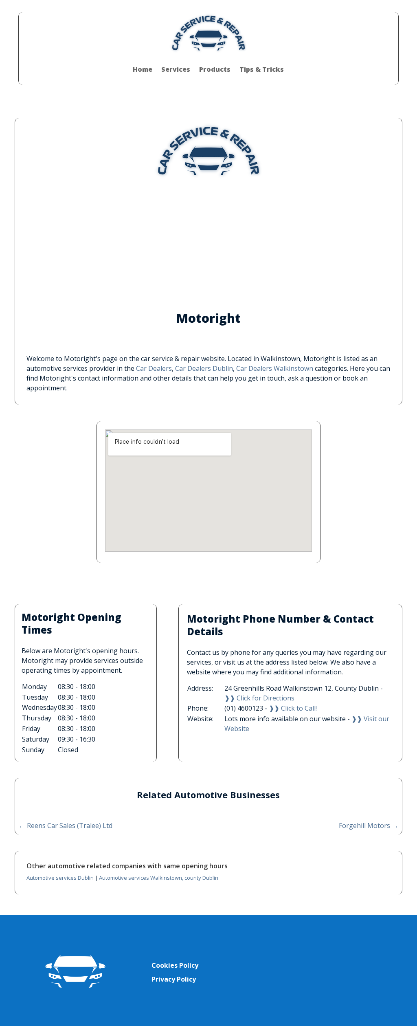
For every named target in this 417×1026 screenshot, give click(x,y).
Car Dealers (154, 368)
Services (175, 69)
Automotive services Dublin (60, 877)
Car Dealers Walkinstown (274, 368)
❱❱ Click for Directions (259, 698)
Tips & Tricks (261, 69)
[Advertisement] (208, 244)
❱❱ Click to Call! (293, 708)
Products (214, 69)
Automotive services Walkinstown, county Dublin (158, 877)
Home (142, 69)
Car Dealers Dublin (204, 368)
